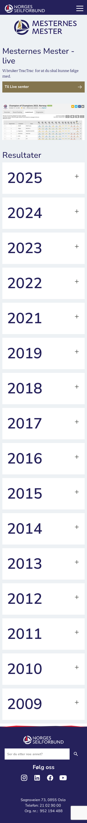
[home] (30, 9)
